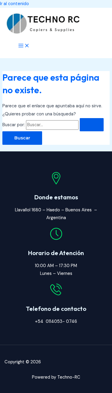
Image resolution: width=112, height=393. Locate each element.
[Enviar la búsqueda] (92, 125)
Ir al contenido (14, 4)
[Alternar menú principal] (24, 46)
